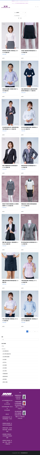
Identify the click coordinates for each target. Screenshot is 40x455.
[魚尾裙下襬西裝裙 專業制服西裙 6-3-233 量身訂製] (29, 35)
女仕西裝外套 (5, 351)
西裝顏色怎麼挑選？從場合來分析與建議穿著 (7, 424)
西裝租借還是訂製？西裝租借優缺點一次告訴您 (7, 419)
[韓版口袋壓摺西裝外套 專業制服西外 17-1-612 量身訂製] (10, 150)
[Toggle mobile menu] (37, 6)
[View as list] (21, 18)
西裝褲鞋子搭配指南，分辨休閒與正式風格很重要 (7, 436)
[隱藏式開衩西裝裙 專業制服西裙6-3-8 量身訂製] (10, 265)
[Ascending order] (25, 13)
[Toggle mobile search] (35, 6)
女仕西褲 (5, 368)
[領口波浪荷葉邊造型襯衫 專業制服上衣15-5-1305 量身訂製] (29, 112)
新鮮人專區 (5, 382)
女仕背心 (5, 362)
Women (3, 348)
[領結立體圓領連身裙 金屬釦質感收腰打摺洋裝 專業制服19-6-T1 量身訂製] (29, 74)
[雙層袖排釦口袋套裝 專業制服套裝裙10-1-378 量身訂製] (29, 189)
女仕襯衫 (5, 359)
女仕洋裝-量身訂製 (7, 354)
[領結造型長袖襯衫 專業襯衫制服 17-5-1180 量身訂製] (10, 74)
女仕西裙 (5, 365)
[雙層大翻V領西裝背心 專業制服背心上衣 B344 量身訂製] (10, 227)
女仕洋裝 (5, 370)
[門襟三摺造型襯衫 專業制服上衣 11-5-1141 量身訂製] (10, 304)
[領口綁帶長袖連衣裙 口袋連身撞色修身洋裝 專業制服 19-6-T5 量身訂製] (10, 112)
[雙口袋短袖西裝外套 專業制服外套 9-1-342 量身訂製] (29, 227)
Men (3, 346)
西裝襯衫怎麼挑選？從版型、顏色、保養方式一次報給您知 (7, 442)
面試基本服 (5, 376)
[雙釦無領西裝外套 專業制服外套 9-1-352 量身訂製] (29, 150)
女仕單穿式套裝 (6, 356)
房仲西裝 (5, 379)
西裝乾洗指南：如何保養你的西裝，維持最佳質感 (7, 429)
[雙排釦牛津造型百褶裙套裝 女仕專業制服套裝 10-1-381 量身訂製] (10, 189)
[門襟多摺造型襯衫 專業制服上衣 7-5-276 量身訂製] (29, 265)
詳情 (3, 58)
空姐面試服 (5, 373)
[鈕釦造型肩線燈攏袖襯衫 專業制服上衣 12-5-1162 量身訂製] (29, 304)
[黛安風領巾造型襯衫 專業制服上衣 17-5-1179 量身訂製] (10, 35)
